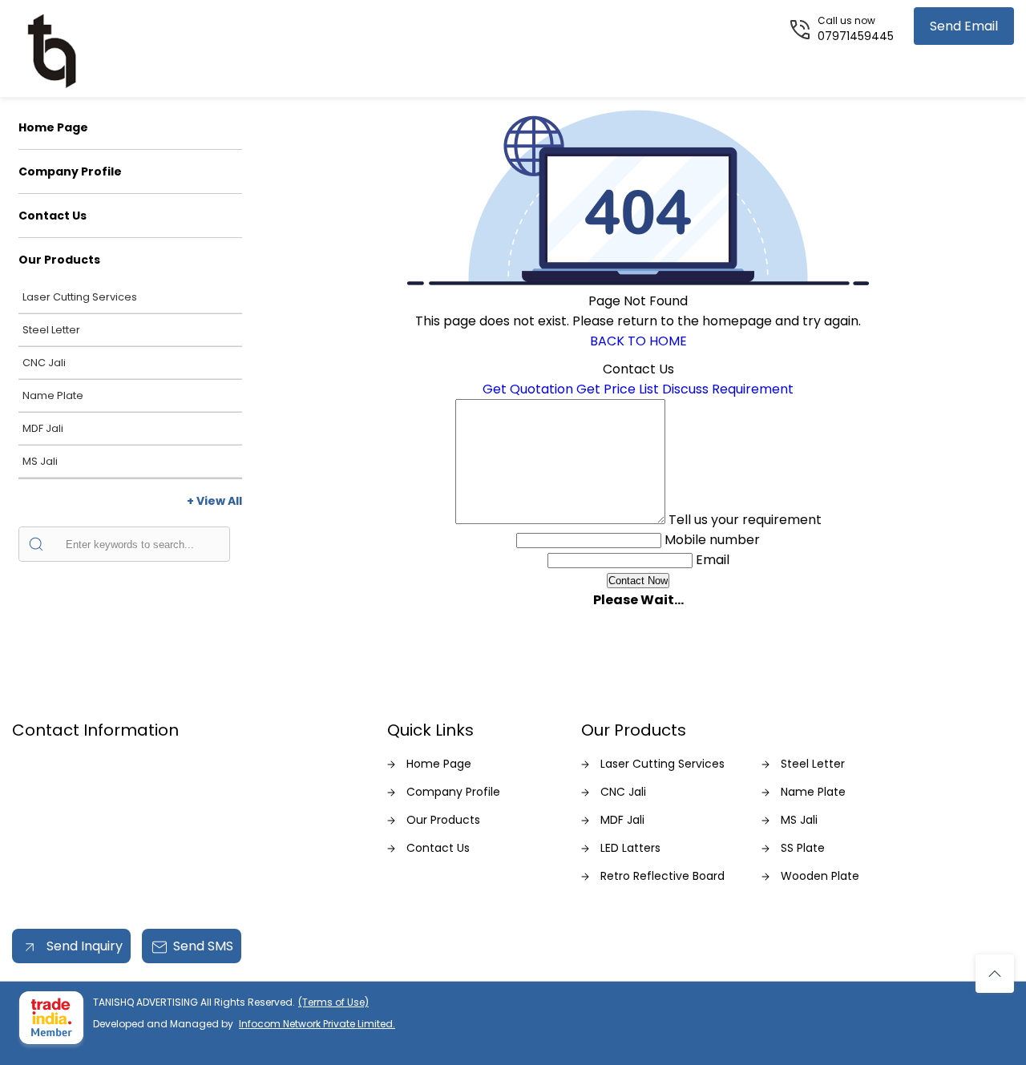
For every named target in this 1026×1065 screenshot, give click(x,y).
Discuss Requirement (728, 389)
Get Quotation (528, 389)
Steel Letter (51, 330)
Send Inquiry (83, 946)
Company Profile (70, 171)
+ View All (214, 501)
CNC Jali (44, 362)
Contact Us (52, 216)
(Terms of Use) (333, 1002)
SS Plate (803, 848)
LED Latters (630, 848)
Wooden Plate (820, 876)
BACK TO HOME (638, 341)
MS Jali (40, 461)
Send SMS (203, 946)
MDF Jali (42, 428)
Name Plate (52, 395)
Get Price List (617, 389)
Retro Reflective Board (662, 876)
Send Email (964, 26)
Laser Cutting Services (79, 297)
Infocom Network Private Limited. (317, 1024)
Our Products (59, 260)
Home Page (53, 127)
